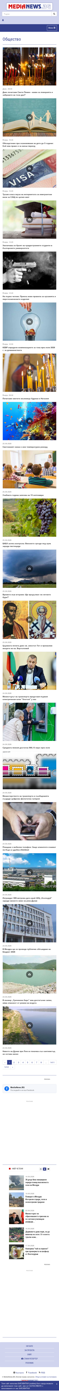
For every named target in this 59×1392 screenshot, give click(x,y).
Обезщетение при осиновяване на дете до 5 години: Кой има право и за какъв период (28, 144)
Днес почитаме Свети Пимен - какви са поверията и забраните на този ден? (28, 93)
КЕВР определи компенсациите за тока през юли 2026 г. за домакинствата (29, 348)
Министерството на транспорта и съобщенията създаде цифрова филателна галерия (26, 797)
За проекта (29, 1350)
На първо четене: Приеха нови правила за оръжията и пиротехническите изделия (29, 297)
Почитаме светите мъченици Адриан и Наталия (26, 398)
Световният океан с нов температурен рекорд (25, 446)
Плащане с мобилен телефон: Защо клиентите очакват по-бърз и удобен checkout (29, 848)
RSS (43, 1372)
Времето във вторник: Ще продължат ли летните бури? (27, 596)
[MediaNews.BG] (29, 6)
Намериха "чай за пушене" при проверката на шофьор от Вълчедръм (37, 1251)
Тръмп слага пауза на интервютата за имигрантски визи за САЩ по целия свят (27, 195)
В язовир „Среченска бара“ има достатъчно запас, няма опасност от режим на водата (27, 1001)
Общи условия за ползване (46, 1377)
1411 (52, 1062)
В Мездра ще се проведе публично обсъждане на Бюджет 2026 (27, 950)
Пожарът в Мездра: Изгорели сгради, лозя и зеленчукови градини (36, 1199)
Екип (29, 1354)
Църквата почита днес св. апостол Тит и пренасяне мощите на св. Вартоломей (27, 647)
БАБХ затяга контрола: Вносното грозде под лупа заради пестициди (27, 544)
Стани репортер (30, 1359)
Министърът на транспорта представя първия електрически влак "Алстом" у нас (25, 698)
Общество (12, 39)
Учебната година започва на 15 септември (23, 495)
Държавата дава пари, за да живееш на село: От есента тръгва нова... (37, 1234)
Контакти (20, 1372)
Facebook (32, 1372)
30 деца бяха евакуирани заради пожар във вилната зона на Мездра (37, 1182)
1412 (6, 1067)
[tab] (40, 1169)
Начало (29, 1346)
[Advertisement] (29, 1132)
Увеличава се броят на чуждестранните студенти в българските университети (27, 246)
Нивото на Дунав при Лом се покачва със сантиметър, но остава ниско (29, 1052)
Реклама (29, 1363)
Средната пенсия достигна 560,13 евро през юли (26, 747)
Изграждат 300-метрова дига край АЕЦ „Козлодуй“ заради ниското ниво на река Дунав (27, 899)
